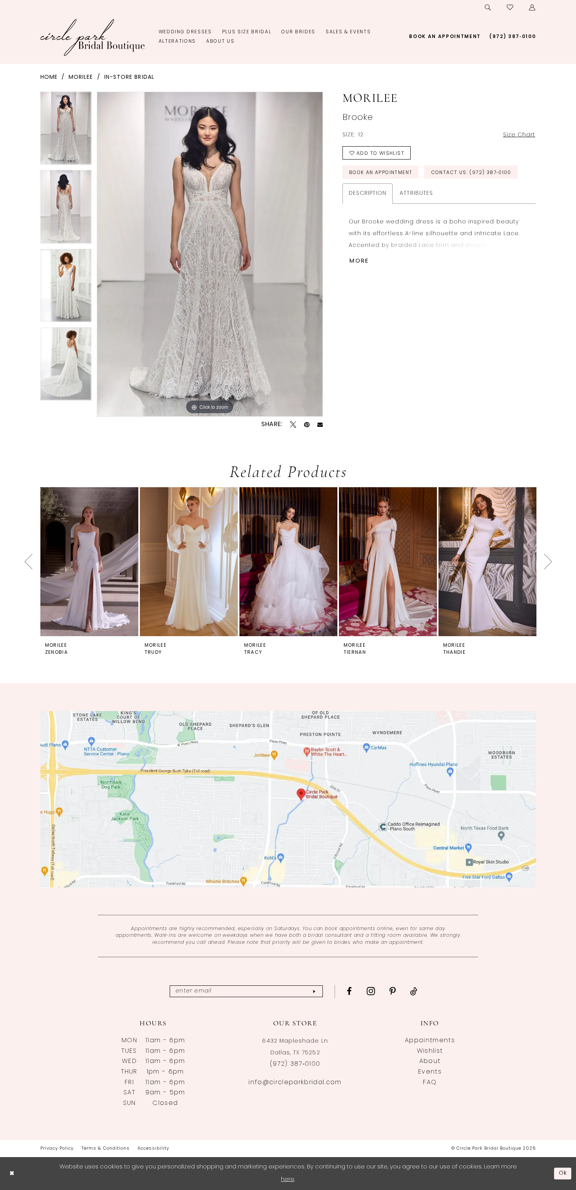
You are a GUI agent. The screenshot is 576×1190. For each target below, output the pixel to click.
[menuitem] (488, 7)
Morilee (81, 77)
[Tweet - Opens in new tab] (293, 424)
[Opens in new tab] (288, 799)
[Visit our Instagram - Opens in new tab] (371, 991)
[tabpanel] (65, 131)
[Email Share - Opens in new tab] (320, 425)
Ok (563, 1173)
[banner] (92, 37)
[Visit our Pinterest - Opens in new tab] (392, 991)
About (430, 1061)
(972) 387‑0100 (295, 1064)
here (287, 1180)
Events (430, 1072)
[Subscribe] (314, 991)
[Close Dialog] (12, 1173)
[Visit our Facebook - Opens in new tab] (349, 991)
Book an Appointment (380, 173)
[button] (532, 7)
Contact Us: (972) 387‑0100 (471, 173)
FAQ (430, 1082)
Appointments (430, 1041)
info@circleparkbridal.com (294, 1082)
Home (49, 77)
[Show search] (488, 7)
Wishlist (430, 1051)
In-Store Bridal (129, 77)
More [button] (359, 261)
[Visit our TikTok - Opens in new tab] (414, 991)
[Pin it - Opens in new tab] (307, 424)
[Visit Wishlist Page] (510, 7)
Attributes (416, 193)
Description (368, 193)
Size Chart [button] (519, 135)
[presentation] (89, 561)
